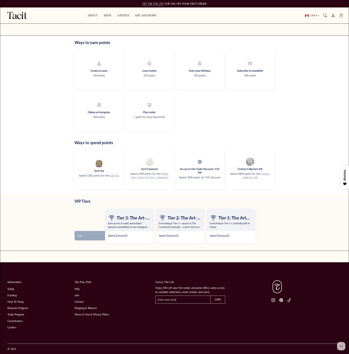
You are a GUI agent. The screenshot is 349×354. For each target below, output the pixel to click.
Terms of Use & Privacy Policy (92, 314)
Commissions (15, 321)
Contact (79, 301)
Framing (12, 295)
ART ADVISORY (146, 15)
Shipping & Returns (86, 308)
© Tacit (11, 348)
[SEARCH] (325, 15)
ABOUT (92, 15)
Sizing (10, 288)
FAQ (77, 288)
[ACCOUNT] (333, 15)
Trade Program (15, 314)
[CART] (341, 15)
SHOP (107, 15)
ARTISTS (123, 15)
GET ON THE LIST (153, 3)
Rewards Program (17, 308)
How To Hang (15, 301)
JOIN (218, 299)
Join (77, 295)
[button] (273, 300)
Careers (11, 327)
